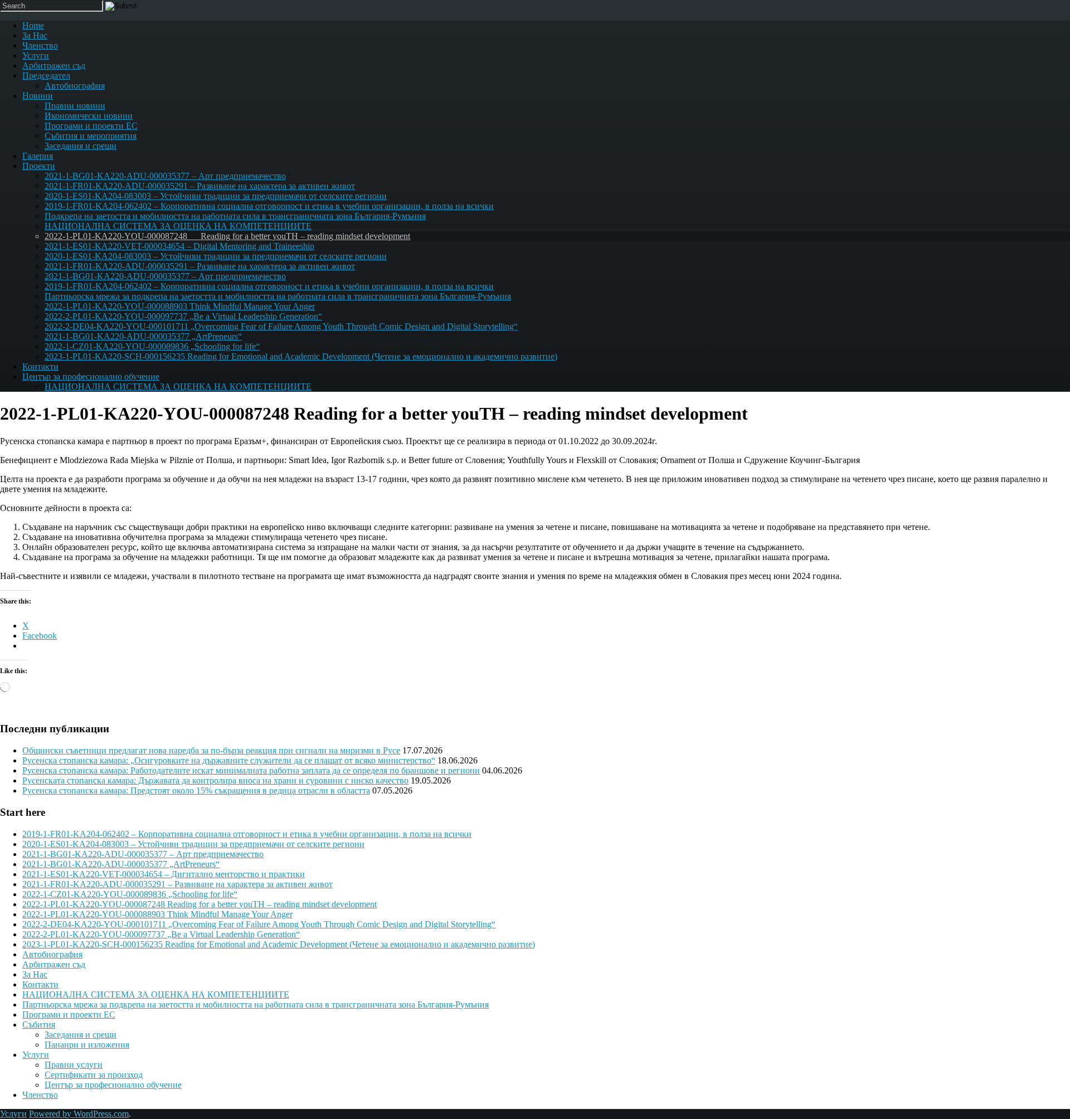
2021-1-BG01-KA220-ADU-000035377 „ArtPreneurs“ (143, 336)
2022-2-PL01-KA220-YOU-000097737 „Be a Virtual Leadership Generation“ (183, 316)
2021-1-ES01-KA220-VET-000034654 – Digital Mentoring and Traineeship (179, 246)
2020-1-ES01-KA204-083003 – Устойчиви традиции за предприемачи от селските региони (216, 196)
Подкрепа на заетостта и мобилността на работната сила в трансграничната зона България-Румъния (235, 216)
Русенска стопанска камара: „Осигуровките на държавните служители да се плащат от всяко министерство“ (228, 760)
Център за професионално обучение (90, 376)
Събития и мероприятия (91, 135)
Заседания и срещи (80, 145)
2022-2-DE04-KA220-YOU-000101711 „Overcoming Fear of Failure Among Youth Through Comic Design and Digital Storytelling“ (281, 326)
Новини (37, 95)
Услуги (35, 55)
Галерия (37, 155)
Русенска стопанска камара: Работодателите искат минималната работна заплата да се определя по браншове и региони (251, 770)
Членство (40, 45)
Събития (38, 1024)
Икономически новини (89, 115)
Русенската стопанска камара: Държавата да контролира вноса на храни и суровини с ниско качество (215, 780)
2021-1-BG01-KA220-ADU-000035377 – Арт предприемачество (165, 176)
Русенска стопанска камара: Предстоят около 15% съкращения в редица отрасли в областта (196, 790)
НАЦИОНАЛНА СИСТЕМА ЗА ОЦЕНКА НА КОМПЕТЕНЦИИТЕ (178, 226)
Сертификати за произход (94, 1074)
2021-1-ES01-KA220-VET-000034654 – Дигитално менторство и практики (163, 874)
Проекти (38, 166)
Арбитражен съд (53, 65)
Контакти (40, 366)
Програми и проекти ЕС (91, 125)
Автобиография (75, 85)
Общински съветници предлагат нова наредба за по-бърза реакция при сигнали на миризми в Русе (211, 750)
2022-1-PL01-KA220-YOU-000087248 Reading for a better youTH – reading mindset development (227, 236)
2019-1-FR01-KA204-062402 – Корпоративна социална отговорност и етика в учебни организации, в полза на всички (269, 206)
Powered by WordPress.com (79, 1113)
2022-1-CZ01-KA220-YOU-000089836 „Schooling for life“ (152, 346)
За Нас (34, 35)
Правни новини (75, 105)
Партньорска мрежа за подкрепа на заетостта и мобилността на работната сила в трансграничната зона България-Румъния (278, 296)
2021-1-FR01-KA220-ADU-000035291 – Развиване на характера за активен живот (200, 186)
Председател (46, 75)
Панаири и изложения (87, 1044)
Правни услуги (74, 1064)
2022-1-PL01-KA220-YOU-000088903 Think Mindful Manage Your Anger (180, 306)
